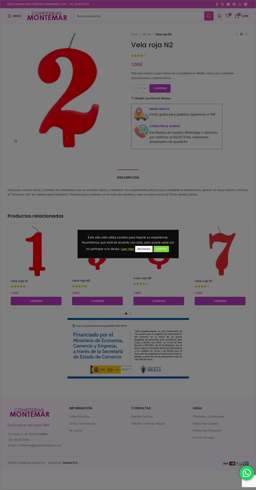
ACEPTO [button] (161, 249)
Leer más (127, 249)
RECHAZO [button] (144, 249)
